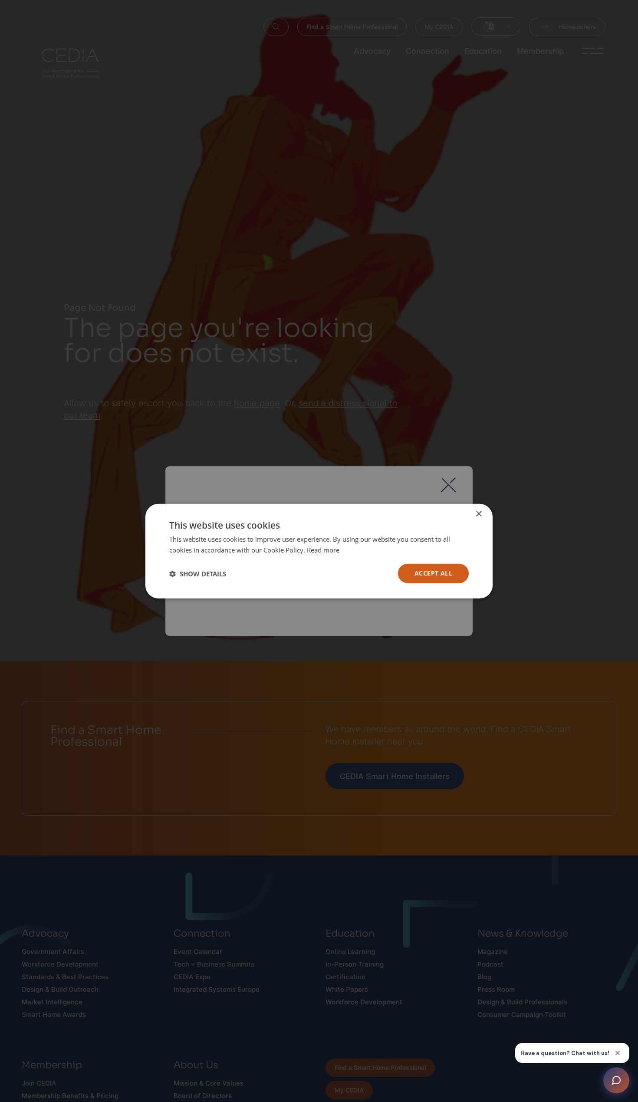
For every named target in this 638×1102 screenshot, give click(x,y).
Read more (323, 549)
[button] (197, 573)
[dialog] (319, 551)
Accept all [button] (433, 573)
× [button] (478, 513)
